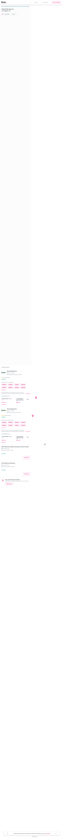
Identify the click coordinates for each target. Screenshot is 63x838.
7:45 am (4, 387)
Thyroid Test (11, 6)
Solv (2, 6)
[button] (33, 416)
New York (17, 6)
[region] (47, 421)
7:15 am (17, 384)
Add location (9, 483)
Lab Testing (6, 6)
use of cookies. (47, 833)
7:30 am (23, 384)
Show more (28, 393)
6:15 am (17, 422)
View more (3, 389)
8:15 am (17, 387)
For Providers (45, 2)
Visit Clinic (26, 457)
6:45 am (4, 384)
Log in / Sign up (56, 2)
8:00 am (10, 387)
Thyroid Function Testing (24, 6)
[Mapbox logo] (34, 836)
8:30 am (23, 387)
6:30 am (23, 422)
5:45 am (4, 422)
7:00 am (10, 384)
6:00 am (10, 422)
